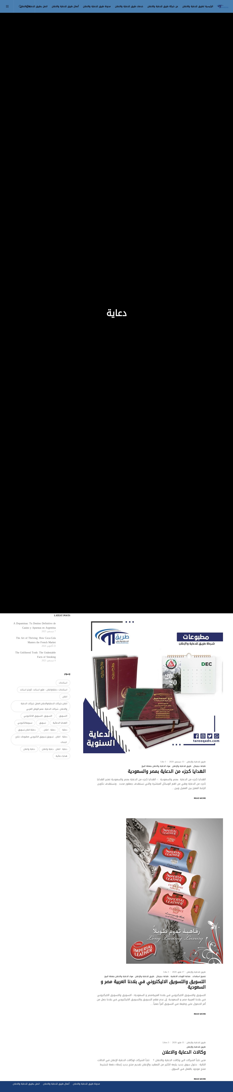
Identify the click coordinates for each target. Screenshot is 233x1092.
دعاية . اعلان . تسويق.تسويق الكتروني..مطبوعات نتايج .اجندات (41, 739)
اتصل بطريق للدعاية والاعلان (26, 1084)
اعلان (64, 697)
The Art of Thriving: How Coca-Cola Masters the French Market (36, 640)
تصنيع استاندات (199, 976)
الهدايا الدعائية (60, 723)
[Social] (31, 6)
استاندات (63, 683)
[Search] (22, 6)
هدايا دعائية (61, 756)
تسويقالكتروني (24, 723)
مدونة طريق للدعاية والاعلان (86, 1084)
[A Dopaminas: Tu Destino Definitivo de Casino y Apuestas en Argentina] (64, 627)
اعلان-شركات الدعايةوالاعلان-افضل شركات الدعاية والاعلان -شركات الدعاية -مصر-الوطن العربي (44, 706)
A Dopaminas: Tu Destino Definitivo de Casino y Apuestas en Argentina (34, 625)
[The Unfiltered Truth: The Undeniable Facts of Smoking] (64, 656)
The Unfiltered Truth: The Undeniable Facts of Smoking (35, 654)
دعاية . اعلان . (48, 730)
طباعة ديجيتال (199, 766)
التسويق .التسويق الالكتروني (38, 716)
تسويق (42, 723)
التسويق (63, 716)
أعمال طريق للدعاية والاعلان (56, 1084)
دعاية (64, 730)
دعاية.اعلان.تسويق (26, 730)
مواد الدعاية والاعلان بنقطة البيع (156, 766)
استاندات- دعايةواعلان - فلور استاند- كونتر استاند (43, 690)
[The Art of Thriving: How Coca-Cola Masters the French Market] (64, 641)
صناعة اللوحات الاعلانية (180, 976)
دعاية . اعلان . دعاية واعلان (54, 749)
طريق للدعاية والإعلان (181, 766)
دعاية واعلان (29, 749)
